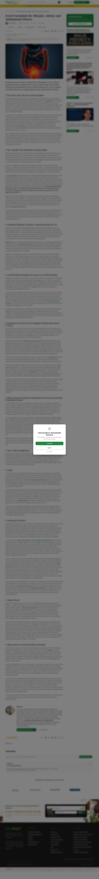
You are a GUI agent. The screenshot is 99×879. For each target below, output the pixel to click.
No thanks (49, 451)
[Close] (64, 426)
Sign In (49, 448)
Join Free (49, 443)
